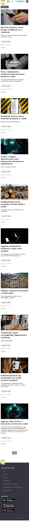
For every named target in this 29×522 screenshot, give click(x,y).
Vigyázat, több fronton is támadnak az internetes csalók (14, 422)
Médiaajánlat (7, 490)
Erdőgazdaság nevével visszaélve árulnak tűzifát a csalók (13, 204)
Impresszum (6, 480)
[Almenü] (8, 1)
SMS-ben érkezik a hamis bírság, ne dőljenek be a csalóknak (12, 29)
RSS (4, 470)
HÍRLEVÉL (5, 474)
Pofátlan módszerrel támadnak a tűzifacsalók (14, 292)
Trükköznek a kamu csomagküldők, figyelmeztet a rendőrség (14, 335)
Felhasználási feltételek (10, 483)
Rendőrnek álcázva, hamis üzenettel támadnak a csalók (13, 117)
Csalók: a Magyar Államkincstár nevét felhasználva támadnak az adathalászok (12, 160)
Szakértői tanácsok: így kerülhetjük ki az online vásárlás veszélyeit (11, 378)
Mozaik (4, 47)
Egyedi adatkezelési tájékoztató (12, 487)
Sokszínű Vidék (6, 41)
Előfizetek (20, 1)
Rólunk (5, 477)
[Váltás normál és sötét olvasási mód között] (12, 1)
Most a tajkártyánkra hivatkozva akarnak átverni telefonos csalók (12, 74)
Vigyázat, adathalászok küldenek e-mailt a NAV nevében (11, 248)
